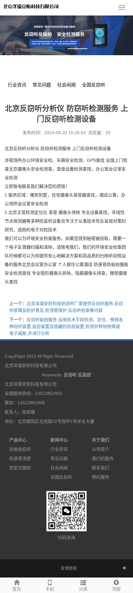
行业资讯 (77, 67)
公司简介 (100, 449)
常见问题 (41, 84)
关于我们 (100, 439)
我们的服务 (103, 458)
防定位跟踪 (20, 467)
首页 (16, 588)
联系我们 (100, 467)
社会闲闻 (66, 84)
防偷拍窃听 (20, 449)
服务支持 (54, 67)
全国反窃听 (93, 84)
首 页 (36, 67)
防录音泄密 (20, 458)
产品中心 (18, 439)
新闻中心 (59, 439)
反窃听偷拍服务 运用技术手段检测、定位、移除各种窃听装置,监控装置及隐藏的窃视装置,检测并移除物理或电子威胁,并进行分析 (66, 326)
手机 (49, 588)
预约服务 (100, 477)
